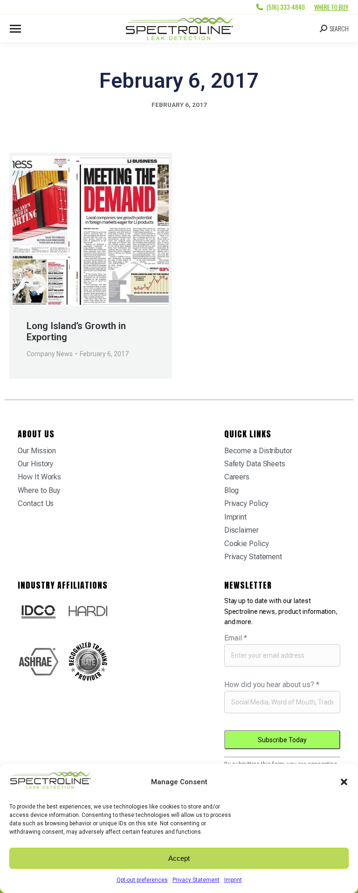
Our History (35, 463)
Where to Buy (331, 7)
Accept (179, 858)
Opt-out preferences (142, 880)
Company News (50, 354)
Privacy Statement (196, 880)
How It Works (39, 476)
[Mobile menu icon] (15, 29)
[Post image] (91, 231)
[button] (344, 782)
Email (235, 637)
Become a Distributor (258, 450)
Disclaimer (241, 530)
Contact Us (36, 503)
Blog (231, 490)
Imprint (233, 880)
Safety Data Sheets (254, 463)
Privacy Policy (246, 503)
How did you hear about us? (271, 684)
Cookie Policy (246, 543)
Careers (236, 476)
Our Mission (37, 450)
